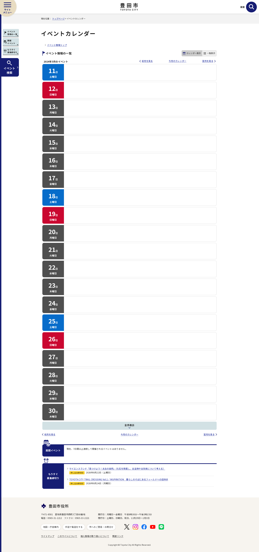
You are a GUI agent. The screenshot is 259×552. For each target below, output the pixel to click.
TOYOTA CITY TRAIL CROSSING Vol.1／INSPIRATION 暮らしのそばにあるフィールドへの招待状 (118, 479)
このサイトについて (67, 536)
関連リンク (117, 536)
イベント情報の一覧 (12, 33)
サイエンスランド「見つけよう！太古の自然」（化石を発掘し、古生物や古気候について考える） (117, 468)
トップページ (58, 18)
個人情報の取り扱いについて (95, 536)
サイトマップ (47, 536)
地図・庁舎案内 (51, 526)
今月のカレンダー (177, 61)
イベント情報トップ (57, 45)
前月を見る (147, 61)
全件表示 (129, 425)
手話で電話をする (74, 526)
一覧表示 (211, 53)
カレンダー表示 (193, 53)
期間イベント (11, 42)
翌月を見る (207, 61)
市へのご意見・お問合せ (101, 526)
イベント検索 (9, 70)
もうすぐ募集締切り (12, 51)
